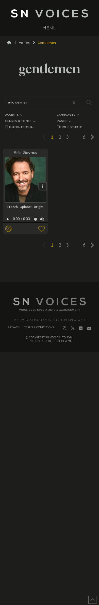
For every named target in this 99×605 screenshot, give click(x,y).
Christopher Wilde (73, 169)
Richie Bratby (73, 169)
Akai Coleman (73, 169)
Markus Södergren (73, 169)
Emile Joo (73, 169)
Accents (12, 114)
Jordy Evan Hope (73, 169)
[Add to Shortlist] (31, 229)
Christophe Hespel (73, 169)
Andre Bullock (73, 169)
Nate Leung (73, 169)
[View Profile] (73, 196)
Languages (66, 114)
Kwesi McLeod (73, 169)
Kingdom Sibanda (73, 169)
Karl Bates (73, 165)
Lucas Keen (73, 169)
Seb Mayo (73, 169)
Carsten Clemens (73, 169)
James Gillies (73, 169)
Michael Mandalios (73, 165)
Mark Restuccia (73, 169)
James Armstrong (73, 169)
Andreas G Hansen (73, 169)
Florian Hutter (73, 169)
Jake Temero (73, 161)
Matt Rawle (73, 169)
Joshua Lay (73, 169)
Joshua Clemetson (73, 169)
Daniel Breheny (73, 169)
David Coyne (73, 169)
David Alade (73, 169)
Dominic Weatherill (73, 169)
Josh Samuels (73, 169)
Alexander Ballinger (73, 161)
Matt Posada (73, 169)
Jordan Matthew (73, 165)
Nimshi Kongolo (73, 169)
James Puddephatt (73, 169)
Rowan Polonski (73, 169)
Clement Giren (73, 169)
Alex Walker (73, 169)
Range (62, 121)
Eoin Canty (73, 169)
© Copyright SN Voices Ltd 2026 (49, 337)
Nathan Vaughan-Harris (73, 168)
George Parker (73, 169)
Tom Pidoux (73, 169)
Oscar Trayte (73, 169)
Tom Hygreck (73, 169)
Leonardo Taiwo (73, 169)
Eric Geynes (25, 152)
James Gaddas (73, 169)
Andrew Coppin (73, 169)
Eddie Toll (73, 169)
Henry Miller (73, 165)
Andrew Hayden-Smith (73, 170)
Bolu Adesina (73, 169)
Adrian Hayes (73, 165)
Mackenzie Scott (73, 165)
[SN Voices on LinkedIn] (80, 328)
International (22, 127)
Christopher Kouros (73, 169)
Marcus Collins (73, 169)
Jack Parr (73, 169)
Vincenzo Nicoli (73, 169)
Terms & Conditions (39, 327)
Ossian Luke (73, 169)
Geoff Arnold (73, 169)
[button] (49, 27)
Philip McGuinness (73, 165)
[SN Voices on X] (73, 328)
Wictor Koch (73, 169)
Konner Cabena (73, 169)
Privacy (14, 327)
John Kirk (73, 169)
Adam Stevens (73, 169)
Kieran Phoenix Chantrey (73, 168)
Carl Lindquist (73, 169)
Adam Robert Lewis (73, 169)
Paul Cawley (73, 169)
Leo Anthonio (73, 165)
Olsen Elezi (73, 169)
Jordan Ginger (73, 169)
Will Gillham (73, 169)
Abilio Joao (73, 165)
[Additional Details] (90, 202)
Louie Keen (73, 169)
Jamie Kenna (73, 169)
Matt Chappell (73, 169)
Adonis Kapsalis (73, 161)
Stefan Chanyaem (73, 169)
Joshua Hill (73, 169)
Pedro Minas (73, 161)
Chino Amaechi (73, 165)
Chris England (73, 169)
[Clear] (73, 103)
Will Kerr (73, 169)
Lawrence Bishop (73, 169)
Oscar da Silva (73, 169)
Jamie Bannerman (73, 169)
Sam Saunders (73, 169)
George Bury (73, 169)
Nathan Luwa (73, 169)
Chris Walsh (73, 169)
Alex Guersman (73, 165)
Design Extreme (60, 341)
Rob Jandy (73, 169)
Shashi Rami (73, 169)
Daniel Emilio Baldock (73, 170)
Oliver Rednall (73, 169)
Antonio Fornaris (73, 165)
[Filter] (89, 102)
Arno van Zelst (73, 165)
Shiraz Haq (73, 169)
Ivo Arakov (73, 165)
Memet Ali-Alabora (73, 169)
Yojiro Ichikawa (73, 169)
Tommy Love (73, 169)
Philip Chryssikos (73, 165)
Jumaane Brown (73, 169)
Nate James (73, 169)
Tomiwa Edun (73, 169)
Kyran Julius (73, 169)
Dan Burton (73, 169)
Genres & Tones (18, 121)
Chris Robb (73, 165)
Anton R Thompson (73, 169)
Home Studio (71, 127)
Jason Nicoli (73, 165)
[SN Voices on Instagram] (64, 328)
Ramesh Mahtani (73, 169)
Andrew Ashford (73, 169)
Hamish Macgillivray (73, 170)
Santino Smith (73, 169)
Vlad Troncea (73, 165)
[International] (8, 229)
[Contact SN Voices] (89, 328)
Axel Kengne (73, 169)
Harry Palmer (73, 169)
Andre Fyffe (73, 169)
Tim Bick (73, 169)
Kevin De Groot (73, 161)
